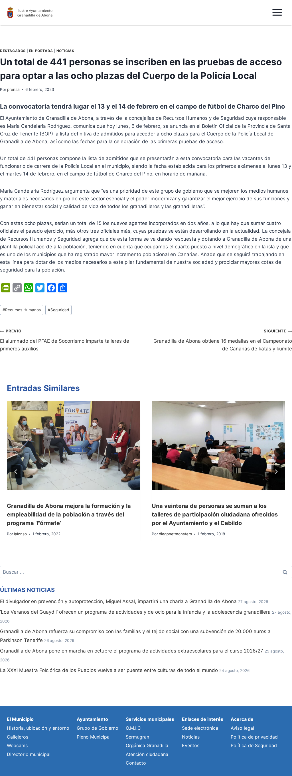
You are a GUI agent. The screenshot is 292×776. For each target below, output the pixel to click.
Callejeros (17, 737)
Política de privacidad (254, 737)
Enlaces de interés (202, 719)
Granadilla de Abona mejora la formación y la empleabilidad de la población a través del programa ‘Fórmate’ (69, 514)
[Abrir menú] (277, 12)
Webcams (17, 745)
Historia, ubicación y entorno (38, 728)
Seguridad (58, 310)
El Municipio (20, 719)
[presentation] (73, 445)
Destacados (13, 51)
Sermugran (137, 737)
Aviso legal (242, 728)
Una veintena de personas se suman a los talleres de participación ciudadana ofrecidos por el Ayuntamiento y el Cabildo (215, 514)
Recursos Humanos (22, 310)
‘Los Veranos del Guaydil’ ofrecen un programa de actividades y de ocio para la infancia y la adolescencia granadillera (135, 612)
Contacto (136, 763)
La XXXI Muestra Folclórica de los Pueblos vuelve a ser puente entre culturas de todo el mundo (109, 670)
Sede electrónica (200, 728)
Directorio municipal (28, 754)
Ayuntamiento (92, 719)
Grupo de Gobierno (97, 728)
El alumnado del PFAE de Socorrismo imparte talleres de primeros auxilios (64, 340)
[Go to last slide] (16, 471)
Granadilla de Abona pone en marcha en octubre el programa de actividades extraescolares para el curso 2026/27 (131, 651)
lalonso (20, 534)
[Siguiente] (276, 471)
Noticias (65, 51)
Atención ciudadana (147, 754)
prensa (13, 89)
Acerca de (242, 719)
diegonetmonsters (175, 534)
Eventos (190, 745)
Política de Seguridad (254, 745)
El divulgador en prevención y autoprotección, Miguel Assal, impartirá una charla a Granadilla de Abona (118, 601)
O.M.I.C (133, 728)
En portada (41, 51)
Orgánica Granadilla (147, 745)
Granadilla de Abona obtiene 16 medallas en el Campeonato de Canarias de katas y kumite (222, 340)
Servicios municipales (150, 719)
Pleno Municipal (94, 737)
